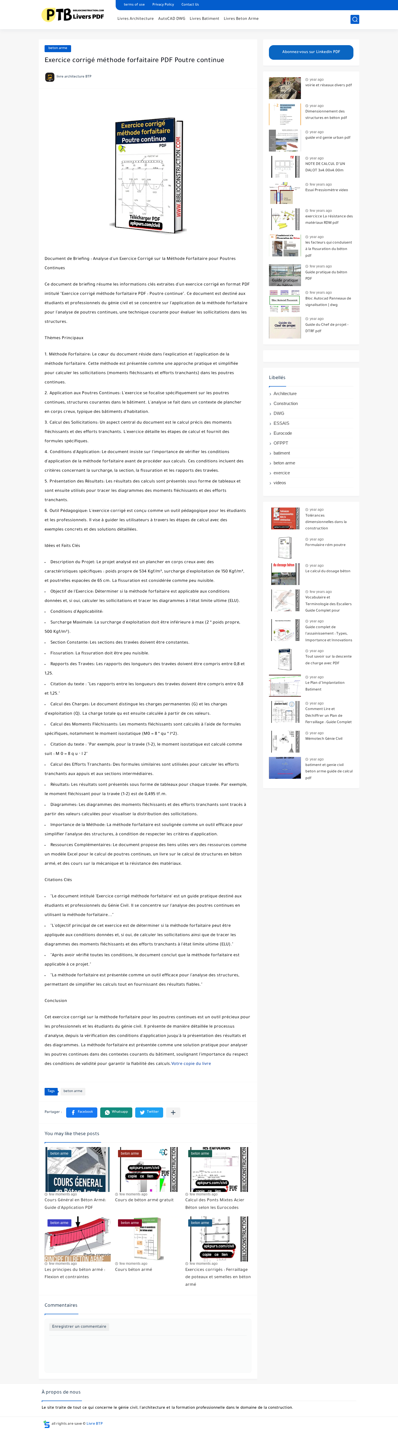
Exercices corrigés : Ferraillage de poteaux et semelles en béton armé (218, 1277)
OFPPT (281, 443)
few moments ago (63, 1194)
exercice (282, 472)
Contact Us (190, 5)
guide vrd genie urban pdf (328, 138)
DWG (279, 413)
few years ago (321, 184)
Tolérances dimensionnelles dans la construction (326, 522)
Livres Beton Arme (241, 19)
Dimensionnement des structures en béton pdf (326, 115)
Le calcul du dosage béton (328, 572)
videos (280, 482)
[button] (81, 1112)
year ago (317, 79)
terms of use (134, 5)
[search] (355, 19)
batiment (282, 452)
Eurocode (283, 433)
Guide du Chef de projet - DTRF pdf (326, 328)
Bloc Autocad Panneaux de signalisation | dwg (328, 302)
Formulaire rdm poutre (325, 545)
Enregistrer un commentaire (79, 1327)
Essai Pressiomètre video (326, 191)
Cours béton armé (133, 1270)
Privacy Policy (163, 5)
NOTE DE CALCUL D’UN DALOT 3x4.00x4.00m (325, 167)
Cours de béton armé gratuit (144, 1200)
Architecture (285, 393)
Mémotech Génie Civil (323, 739)
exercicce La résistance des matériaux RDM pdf (329, 220)
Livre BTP (95, 1424)
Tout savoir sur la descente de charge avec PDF (328, 660)
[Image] (285, 88)
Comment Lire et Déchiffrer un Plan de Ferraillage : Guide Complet (328, 716)
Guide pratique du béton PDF (326, 276)
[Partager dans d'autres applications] (173, 1112)
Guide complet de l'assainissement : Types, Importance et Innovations (328, 634)
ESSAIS (281, 423)
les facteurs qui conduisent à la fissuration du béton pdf (328, 249)
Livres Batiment (204, 19)
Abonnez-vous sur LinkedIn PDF (311, 52)
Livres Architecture (135, 19)
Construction (286, 403)
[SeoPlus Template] (46, 1424)
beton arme (57, 48)
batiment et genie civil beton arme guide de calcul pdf (329, 772)
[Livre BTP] (75, 14)
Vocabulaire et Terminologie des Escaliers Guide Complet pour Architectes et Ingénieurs (328, 605)
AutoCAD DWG (171, 19)
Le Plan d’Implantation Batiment (325, 686)
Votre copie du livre (191, 1064)
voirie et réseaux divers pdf (328, 86)
